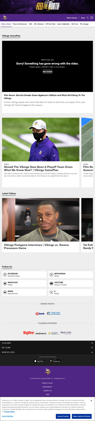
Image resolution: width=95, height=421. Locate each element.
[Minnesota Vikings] (47, 372)
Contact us (47, 390)
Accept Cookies (63, 416)
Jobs (47, 394)
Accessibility (47, 387)
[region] (47, 409)
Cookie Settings (7, 416)
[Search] (88, 17)
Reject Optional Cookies (81, 416)
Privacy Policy (47, 383)
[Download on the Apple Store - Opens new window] (39, 361)
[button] (47, 71)
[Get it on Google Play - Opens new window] (55, 362)
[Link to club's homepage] (4, 17)
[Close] (91, 400)
